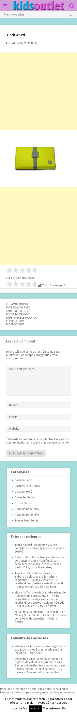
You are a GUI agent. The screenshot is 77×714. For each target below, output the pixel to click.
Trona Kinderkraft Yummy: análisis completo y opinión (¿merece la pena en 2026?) (40, 548)
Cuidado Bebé (23, 491)
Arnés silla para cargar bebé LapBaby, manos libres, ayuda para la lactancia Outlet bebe (40, 650)
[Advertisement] (38, 91)
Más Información (55, 708)
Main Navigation (14, 14)
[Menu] (5, 6)
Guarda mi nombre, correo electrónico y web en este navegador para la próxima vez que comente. (38, 441)
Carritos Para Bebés (27, 486)
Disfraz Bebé (23, 503)
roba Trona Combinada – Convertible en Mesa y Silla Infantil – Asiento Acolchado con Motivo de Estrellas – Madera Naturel (40, 617)
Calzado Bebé (23, 480)
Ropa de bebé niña (27, 509)
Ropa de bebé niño (27, 515)
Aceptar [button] (35, 708)
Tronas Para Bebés (26, 520)
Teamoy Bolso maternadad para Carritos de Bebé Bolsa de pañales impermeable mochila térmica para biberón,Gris (21, 314)
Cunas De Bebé (24, 497)
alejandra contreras (27, 658)
